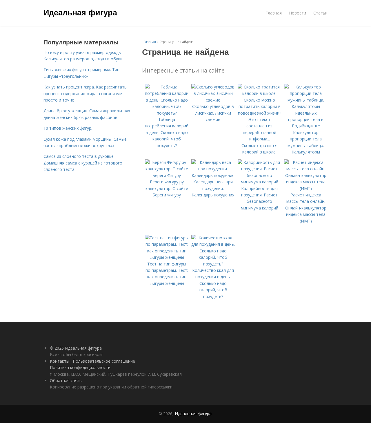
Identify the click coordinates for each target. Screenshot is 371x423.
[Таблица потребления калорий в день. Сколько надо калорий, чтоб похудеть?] (166, 113)
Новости (297, 13)
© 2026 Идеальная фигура (76, 348)
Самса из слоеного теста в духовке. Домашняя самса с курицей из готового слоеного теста (82, 162)
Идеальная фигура (80, 12)
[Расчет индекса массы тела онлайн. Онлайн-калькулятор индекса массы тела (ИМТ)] (306, 188)
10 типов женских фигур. (67, 128)
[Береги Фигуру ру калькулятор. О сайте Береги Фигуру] (166, 175)
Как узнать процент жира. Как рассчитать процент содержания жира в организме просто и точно (85, 93)
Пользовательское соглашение (104, 361)
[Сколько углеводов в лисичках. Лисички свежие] (213, 100)
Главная (273, 13)
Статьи (320, 13)
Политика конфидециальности (80, 367)
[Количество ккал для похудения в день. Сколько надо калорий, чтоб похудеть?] (213, 264)
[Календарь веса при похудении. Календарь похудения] (213, 175)
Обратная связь (66, 380)
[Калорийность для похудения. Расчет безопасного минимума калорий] (259, 182)
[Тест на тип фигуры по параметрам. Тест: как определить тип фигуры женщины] (166, 257)
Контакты (59, 361)
